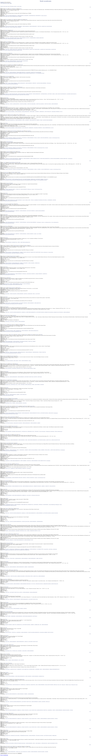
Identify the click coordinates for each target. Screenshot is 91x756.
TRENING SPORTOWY (30, 233)
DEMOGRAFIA (42, 111)
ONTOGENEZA (7, 669)
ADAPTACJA (26, 293)
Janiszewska (36, 334)
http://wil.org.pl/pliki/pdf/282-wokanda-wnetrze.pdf (9, 505)
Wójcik (24, 324)
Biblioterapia (29, 189)
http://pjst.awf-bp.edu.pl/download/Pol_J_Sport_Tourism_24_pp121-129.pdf (12, 342)
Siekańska (13, 172)
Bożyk (11, 226)
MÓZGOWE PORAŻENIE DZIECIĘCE (19, 743)
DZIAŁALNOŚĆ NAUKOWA (49, 684)
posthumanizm (55, 549)
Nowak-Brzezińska (24, 406)
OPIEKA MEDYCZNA (24, 504)
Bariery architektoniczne (44, 252)
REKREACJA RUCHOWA (21, 576)
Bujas (19, 679)
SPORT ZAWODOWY (28, 676)
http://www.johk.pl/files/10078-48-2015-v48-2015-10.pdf (10, 413)
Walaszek (12, 508)
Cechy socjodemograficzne (54, 222)
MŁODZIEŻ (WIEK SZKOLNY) (16, 431)
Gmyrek (12, 19)
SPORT (6, 83)
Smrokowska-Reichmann (9, 141)
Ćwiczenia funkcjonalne (42, 431)
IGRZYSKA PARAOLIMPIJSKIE (41, 83)
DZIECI (20, 360)
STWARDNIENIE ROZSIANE (9, 504)
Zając (10, 524)
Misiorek (9, 277)
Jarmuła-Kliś (6, 480)
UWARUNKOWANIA (35, 352)
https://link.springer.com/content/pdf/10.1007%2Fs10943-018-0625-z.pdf (12, 284)
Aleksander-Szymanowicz (16, 245)
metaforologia (50, 549)
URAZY (6, 751)
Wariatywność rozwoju (74, 684)
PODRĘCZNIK (54, 735)
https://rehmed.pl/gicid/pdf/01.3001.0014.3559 (8, 274)
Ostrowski (31, 334)
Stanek (6, 489)
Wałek (6, 627)
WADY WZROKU (37, 384)
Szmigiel (6, 663)
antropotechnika (46, 549)
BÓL (40, 624)
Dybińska (11, 611)
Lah (8, 679)
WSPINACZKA (7, 321)
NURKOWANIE (13, 616)
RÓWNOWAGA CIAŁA (19, 368)
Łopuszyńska (14, 315)
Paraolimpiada (48, 460)
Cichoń (6, 256)
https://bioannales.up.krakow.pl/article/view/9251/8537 (9, 200)
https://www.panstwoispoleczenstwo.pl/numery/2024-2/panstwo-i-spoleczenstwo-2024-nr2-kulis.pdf (15, 94)
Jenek (19, 324)
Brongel (20, 746)
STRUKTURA (28, 684)
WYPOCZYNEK (12, 558)
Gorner (15, 324)
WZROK (33, 384)
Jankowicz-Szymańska (14, 398)
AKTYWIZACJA (24, 137)
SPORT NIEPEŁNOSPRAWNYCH (45, 158)
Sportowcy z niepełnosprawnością (46, 222)
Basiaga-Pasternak (7, 315)
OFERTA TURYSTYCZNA (13, 49)
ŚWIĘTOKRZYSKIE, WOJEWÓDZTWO (35, 15)
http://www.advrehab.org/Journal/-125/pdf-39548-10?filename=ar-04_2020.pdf (12, 263)
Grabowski (6, 672)
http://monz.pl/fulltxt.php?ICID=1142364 (7, 395)
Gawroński (23, 114)
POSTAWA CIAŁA (7, 384)
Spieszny (19, 151)
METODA (24, 477)
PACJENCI (29, 751)
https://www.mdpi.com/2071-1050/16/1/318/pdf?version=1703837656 (11, 27)
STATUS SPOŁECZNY (48, 111)
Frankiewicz (17, 114)
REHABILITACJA (14, 242)
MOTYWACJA (7, 283)
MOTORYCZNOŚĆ (32, 669)
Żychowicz (6, 226)
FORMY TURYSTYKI (39, 558)
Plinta (6, 406)
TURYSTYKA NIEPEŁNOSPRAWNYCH (11, 15)
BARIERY (42, 179)
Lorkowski (11, 746)
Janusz (6, 363)
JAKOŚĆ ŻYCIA (7, 468)
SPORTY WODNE (7, 616)
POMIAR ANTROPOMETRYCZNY (54, 669)
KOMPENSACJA (27, 549)
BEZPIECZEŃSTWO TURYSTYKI (42, 710)
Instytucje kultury (50, 252)
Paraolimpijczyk (70, 158)
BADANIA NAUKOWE (66, 710)
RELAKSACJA (19, 137)
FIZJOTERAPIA (36, 504)
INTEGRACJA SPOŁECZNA (36, 495)
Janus (30, 245)
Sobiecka (12, 76)
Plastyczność (63, 684)
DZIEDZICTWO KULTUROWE (9, 26)
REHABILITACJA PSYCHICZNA (58, 312)
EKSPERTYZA (45, 273)
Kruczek (20, 8)
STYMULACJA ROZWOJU (30, 477)
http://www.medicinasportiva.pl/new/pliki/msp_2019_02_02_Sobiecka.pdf (12, 303)
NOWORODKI (37, 669)
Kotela (25, 746)
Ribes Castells (18, 162)
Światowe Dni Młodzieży (26, 283)
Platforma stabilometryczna (58, 431)
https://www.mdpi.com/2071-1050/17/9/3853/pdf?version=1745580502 (11, 16)
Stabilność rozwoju (68, 684)
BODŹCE (14, 189)
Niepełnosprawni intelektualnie (50, 431)
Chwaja (6, 8)
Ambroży (12, 334)
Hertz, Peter (59, 684)
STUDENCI (39, 169)
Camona (22, 64)
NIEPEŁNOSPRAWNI (20, 15)
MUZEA (16, 26)
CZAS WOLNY (38, 293)
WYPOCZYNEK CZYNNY (29, 576)
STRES (19, 384)
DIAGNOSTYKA (33, 684)
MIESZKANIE (30, 293)
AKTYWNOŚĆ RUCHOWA (26, 179)
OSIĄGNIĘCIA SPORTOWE (56, 111)
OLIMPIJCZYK (21, 158)
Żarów (6, 619)
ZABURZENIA (19, 669)
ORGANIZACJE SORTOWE (31, 273)
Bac (5, 245)
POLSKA (35, 137)
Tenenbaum (18, 172)
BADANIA (25, 608)
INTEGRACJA (49, 83)
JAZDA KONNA (7, 576)
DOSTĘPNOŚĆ (26, 15)
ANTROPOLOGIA (11, 549)
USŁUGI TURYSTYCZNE (33, 710)
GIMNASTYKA (33, 179)
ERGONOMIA (7, 293)
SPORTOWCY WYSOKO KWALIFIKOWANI (11, 158)
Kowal (10, 245)
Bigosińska (13, 151)
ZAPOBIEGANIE (36, 624)
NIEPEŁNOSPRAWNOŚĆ (33, 26)
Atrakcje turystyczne (44, 15)
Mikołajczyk (16, 363)
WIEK (37, 684)
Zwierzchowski (7, 76)
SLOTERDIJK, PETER (40, 549)
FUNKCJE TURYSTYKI (42, 352)
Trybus (16, 746)
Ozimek (15, 434)
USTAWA (9, 83)
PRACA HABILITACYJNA (42, 460)
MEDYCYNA (14, 624)
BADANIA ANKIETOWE (63, 158)
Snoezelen (50, 137)
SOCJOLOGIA (29, 460)
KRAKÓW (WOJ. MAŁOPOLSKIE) (47, 26)
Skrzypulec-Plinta (32, 406)
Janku (4, 162)
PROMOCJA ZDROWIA (8, 624)
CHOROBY (32, 624)
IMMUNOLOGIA (17, 549)
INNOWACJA (41, 504)
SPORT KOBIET (32, 111)
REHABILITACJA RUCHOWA (49, 312)
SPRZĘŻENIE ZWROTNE (34, 530)
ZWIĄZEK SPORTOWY (38, 273)
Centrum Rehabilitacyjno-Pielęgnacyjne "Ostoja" (55, 504)
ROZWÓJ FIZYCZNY (13, 669)
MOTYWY (21, 592)
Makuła (7, 498)
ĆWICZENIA (36, 431)
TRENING (6, 530)
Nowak (26, 19)
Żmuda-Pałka (8, 151)
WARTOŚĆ (16, 321)
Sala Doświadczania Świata (56, 137)
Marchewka (6, 579)
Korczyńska (6, 611)
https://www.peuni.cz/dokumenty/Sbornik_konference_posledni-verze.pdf (12, 38)
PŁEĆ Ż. (61, 111)
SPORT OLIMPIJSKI (23, 460)
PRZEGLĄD (55, 684)
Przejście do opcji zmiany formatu (5, 6)
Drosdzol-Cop (17, 406)
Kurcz (11, 579)
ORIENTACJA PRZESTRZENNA (28, 368)
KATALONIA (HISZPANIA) (44, 137)
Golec (29, 746)
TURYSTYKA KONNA (13, 576)
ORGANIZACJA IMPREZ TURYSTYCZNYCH (46, 632)
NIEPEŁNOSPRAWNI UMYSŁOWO (17, 477)
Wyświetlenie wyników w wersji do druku (15, 6)
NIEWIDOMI (14, 368)
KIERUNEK (43, 701)
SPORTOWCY (34, 83)
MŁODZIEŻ (42, 384)
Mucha (17, 334)
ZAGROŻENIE (18, 632)
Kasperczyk (7, 508)
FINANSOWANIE (45, 504)
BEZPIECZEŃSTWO (8, 632)
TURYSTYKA (39, 26)
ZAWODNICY (37, 111)
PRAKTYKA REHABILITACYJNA (52, 743)
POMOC (11, 283)
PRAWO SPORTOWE (14, 83)
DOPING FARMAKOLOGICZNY (35, 158)
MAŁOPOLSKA (53, 49)
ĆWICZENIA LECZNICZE (39, 735)
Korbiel (21, 19)
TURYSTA (53, 710)
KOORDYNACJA (23, 684)
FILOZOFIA (7, 549)
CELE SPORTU (39, 233)
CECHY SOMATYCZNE (25, 669)
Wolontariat (21, 283)
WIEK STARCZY (16, 360)
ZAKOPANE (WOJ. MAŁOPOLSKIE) (45, 49)
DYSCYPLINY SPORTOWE (31, 210)
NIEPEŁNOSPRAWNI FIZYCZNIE (17, 179)
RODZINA (21, 608)
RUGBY (35, 233)
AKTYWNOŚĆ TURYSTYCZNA (14, 592)
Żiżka (16, 19)
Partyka (11, 363)
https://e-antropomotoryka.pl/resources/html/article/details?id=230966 (11, 159)
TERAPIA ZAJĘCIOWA (8, 137)
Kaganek (7, 97)
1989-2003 (46, 751)
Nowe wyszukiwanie (4, 755)
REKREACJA (24, 312)
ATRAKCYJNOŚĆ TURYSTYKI (21, 72)
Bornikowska (25, 334)
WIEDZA (35, 169)
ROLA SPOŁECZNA (24, 751)
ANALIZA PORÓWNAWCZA (46, 127)
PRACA (34, 293)
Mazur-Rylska (6, 644)
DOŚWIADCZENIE (44, 743)
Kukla (11, 480)
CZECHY (38, 137)
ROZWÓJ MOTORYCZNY (16, 684)
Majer (13, 679)
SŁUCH (39, 530)
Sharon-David (6, 172)
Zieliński (6, 434)
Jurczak (6, 324)
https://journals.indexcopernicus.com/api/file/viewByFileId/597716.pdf (11, 331)
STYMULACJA (15, 137)
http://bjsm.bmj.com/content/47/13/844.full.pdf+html (9, 450)
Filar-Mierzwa (25, 245)
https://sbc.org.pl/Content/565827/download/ (8, 211)
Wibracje (30, 360)
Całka (11, 663)
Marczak (15, 8)
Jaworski (23, 679)
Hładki (7, 746)
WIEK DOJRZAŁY (38, 743)
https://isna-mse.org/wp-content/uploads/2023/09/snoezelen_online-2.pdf (12, 138)
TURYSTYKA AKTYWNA (13, 352)
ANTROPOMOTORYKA (8, 684)
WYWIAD (71, 710)
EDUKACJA (11, 599)
